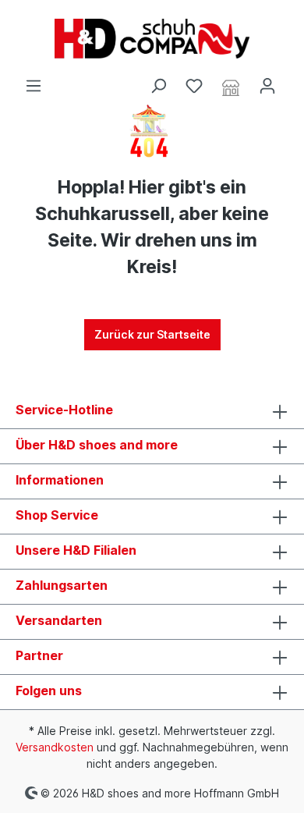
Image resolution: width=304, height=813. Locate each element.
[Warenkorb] (294, 80)
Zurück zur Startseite (152, 334)
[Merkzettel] (194, 86)
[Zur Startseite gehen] (152, 39)
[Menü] (33, 86)
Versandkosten (55, 747)
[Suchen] (158, 86)
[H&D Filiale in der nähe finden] (230, 86)
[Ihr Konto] (267, 86)
